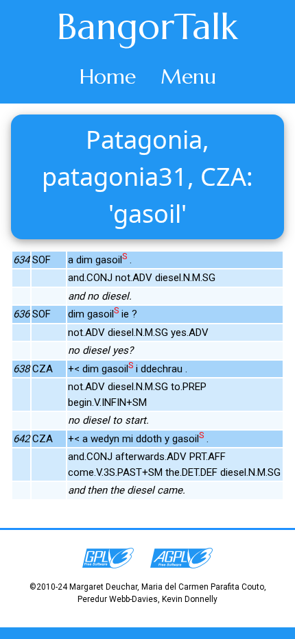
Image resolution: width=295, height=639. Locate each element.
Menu (188, 76)
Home (108, 76)
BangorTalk (147, 26)
